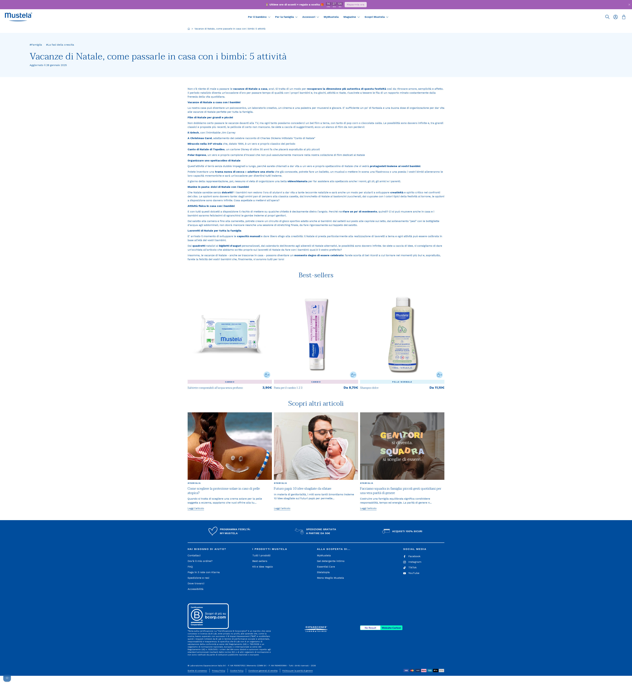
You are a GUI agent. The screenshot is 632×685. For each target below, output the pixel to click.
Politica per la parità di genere (297, 671)
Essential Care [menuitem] (326, 566)
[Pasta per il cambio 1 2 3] (316, 334)
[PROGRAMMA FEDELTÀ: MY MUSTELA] (213, 531)
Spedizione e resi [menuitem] (198, 577)
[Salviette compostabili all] (230, 334)
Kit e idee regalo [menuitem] (262, 566)
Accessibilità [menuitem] (195, 589)
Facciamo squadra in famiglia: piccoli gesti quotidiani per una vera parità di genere (400, 491)
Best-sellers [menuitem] (259, 561)
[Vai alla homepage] (189, 29)
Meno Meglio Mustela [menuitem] (330, 577)
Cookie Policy (236, 671)
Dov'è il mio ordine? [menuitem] (200, 561)
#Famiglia (194, 483)
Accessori (309, 16)
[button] (18, 17)
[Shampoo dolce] (402, 334)
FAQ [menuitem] (190, 566)
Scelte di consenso (197, 671)
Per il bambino (257, 16)
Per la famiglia (285, 16)
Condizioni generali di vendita (262, 671)
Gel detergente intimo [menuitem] (330, 561)
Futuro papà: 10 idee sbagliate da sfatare (302, 489)
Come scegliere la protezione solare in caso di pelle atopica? (224, 491)
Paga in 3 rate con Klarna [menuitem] (204, 572)
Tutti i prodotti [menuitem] (261, 555)
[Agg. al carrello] (267, 375)
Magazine (350, 16)
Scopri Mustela (375, 16)
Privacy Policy (218, 671)
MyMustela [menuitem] (324, 555)
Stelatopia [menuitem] (323, 572)
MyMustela (331, 16)
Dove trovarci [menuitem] (196, 583)
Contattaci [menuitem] (194, 555)
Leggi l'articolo (196, 508)
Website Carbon (391, 627)
